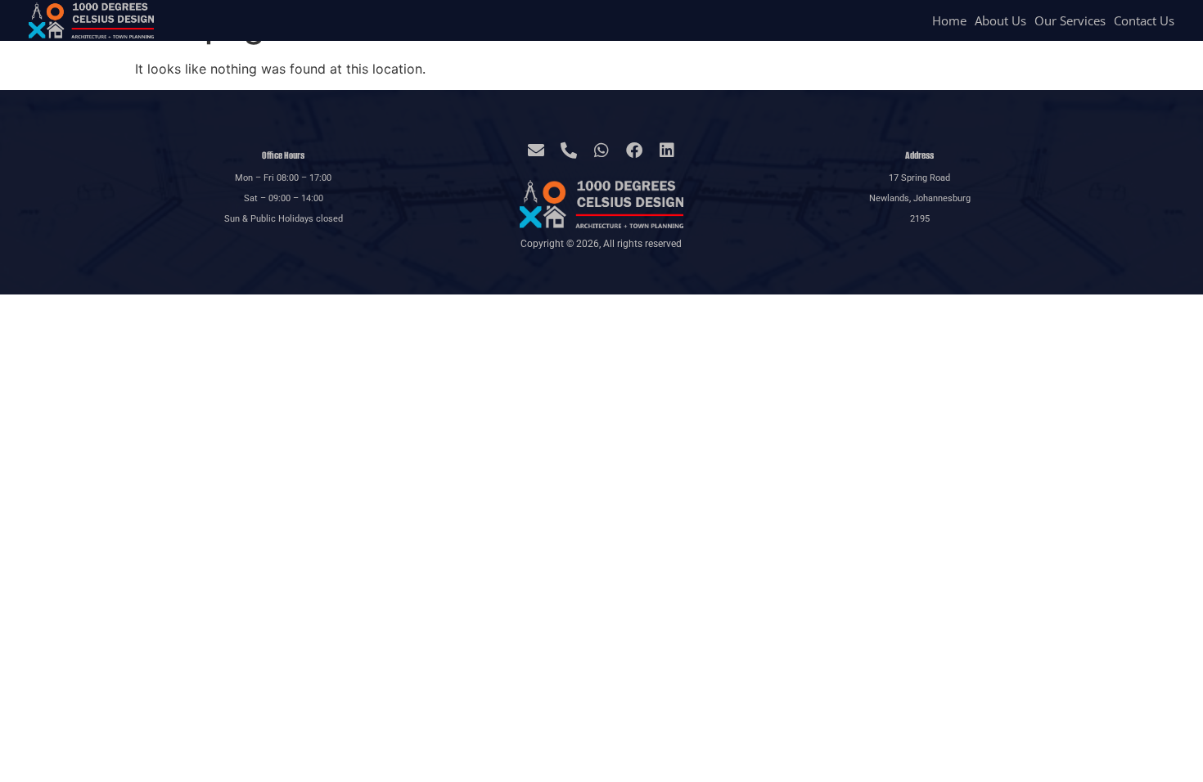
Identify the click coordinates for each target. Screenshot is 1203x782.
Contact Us (1144, 20)
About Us (1000, 20)
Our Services (1070, 20)
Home (949, 20)
